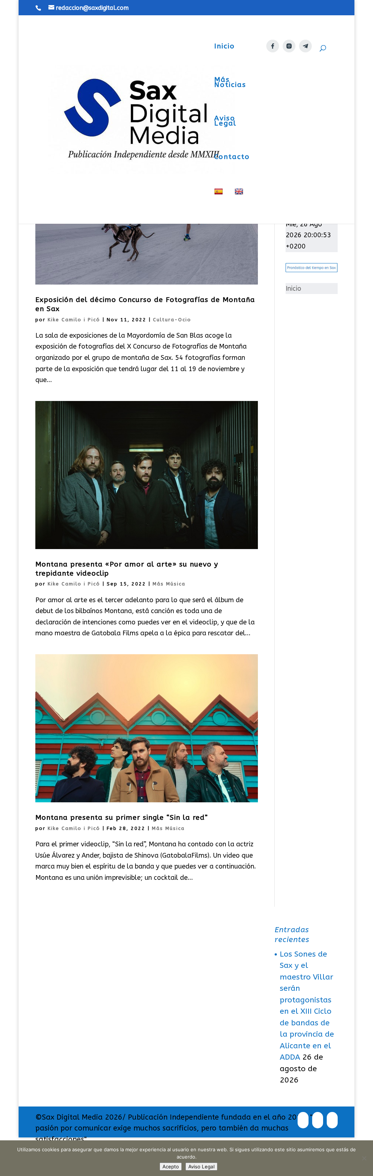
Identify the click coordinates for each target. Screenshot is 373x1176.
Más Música (169, 584)
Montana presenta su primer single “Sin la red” (121, 818)
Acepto (170, 1166)
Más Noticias (230, 83)
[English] (240, 206)
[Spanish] (219, 206)
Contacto (232, 157)
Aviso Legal (225, 121)
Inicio (224, 47)
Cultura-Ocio (172, 319)
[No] (364, 1158)
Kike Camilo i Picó (74, 319)
